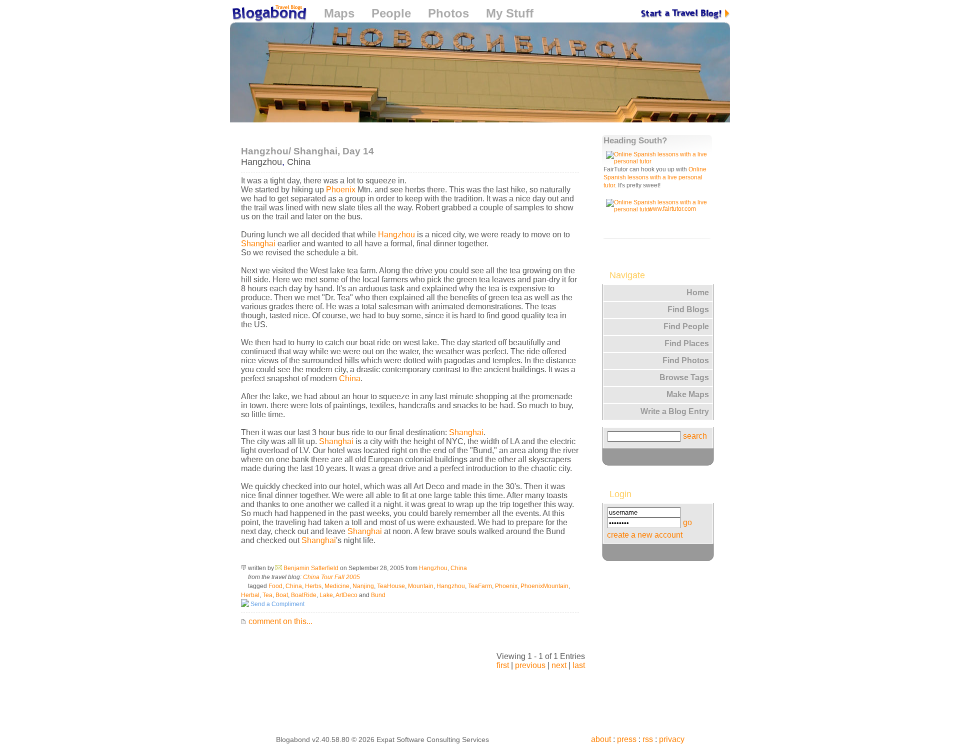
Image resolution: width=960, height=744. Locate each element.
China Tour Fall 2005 (331, 577)
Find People (686, 326)
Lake (326, 595)
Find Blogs (688, 309)
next (559, 665)
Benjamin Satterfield (311, 568)
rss (647, 739)
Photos (448, 13)
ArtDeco (347, 595)
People (391, 13)
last (578, 665)
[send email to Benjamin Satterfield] (279, 568)
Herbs (313, 586)
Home (697, 292)
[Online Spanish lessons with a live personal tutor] (659, 161)
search (695, 436)
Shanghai (258, 243)
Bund (378, 595)
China (298, 162)
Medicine (337, 586)
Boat (282, 595)
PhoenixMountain (544, 586)
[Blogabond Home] (268, 14)
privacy (671, 739)
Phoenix (341, 189)
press (626, 739)
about (601, 739)
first (502, 665)
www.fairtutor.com (672, 208)
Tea (267, 595)
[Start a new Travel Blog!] (685, 13)
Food (275, 586)
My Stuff (510, 13)
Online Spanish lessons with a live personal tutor (655, 177)
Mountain (421, 586)
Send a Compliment (276, 604)
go (687, 522)
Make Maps (687, 394)
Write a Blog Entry (674, 411)
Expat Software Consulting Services (432, 740)
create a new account (644, 535)
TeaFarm (480, 586)
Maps (339, 13)
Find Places (686, 343)
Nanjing (363, 586)
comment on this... (279, 621)
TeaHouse (391, 586)
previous (530, 665)
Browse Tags (684, 377)
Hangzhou (261, 162)
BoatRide (303, 595)
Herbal (250, 595)
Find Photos (685, 360)
